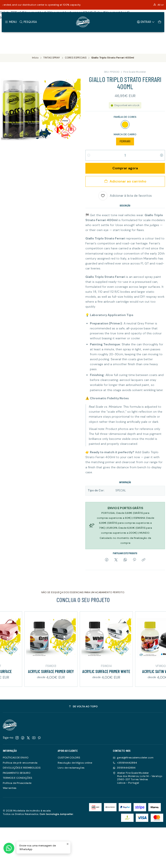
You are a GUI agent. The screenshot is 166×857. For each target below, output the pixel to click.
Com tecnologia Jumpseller (56, 814)
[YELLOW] (125, 124)
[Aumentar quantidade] (161, 155)
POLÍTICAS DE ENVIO (16, 757)
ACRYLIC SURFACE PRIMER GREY (39, 671)
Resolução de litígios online (75, 762)
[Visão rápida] (6, 637)
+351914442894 (127, 762)
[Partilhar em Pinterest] (134, 560)
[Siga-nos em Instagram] (17, 738)
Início (35, 58)
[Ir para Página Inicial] (83, 22)
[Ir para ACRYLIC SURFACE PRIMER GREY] (39, 638)
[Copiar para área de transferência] (143, 560)
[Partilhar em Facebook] (107, 560)
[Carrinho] (159, 22)
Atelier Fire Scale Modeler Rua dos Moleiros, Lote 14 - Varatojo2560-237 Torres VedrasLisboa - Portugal (139, 778)
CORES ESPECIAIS (75, 58)
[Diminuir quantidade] (89, 155)
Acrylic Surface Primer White (94, 671)
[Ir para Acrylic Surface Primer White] (95, 638)
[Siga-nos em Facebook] (23, 738)
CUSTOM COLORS (69, 757)
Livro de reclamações (71, 767)
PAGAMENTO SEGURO (16, 773)
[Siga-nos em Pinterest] (39, 738)
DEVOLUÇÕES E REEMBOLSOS (21, 767)
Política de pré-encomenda (20, 762)
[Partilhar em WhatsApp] (125, 560)
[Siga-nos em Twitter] (28, 738)
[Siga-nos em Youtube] (34, 738)
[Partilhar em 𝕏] (116, 560)
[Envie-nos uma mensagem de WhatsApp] (8, 848)
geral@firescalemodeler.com (135, 757)
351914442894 (126, 767)
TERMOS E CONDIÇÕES (17, 778)
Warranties (9, 788)
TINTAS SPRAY (51, 58)
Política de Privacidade (17, 783)
